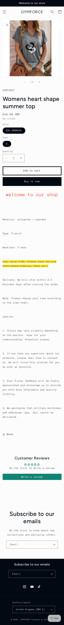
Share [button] (10, 434)
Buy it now (32, 181)
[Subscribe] (54, 545)
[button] (4, 12)
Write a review (31, 476)
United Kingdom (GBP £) (30, 609)
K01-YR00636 (14, 130)
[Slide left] (24, 82)
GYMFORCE (25, 620)
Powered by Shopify (42, 620)
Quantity (8, 151)
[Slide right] (39, 82)
